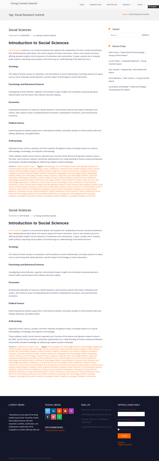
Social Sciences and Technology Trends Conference (61, 182)
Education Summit (25, 173)
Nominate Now (95, 5)
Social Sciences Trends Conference (79, 191)
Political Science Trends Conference (81, 177)
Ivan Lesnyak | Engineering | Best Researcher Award (128, 71)
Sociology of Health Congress (56, 196)
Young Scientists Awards (46, 35)
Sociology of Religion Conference (82, 196)
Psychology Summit (53, 180)
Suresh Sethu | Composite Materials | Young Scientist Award (127, 62)
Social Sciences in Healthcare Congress (33, 189)
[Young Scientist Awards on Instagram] (71, 411)
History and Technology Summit (29, 175)
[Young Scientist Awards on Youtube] (65, 411)
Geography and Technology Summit (72, 173)
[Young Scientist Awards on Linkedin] (53, 411)
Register (121, 442)
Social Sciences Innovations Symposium (67, 189)
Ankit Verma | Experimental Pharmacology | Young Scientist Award (127, 54)
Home (82, 5)
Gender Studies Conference (44, 173)
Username (127, 409)
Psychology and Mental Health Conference (26, 180)
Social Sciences (20, 30)
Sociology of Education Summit (30, 196)
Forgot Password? (125, 444)
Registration (112, 5)
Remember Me (126, 429)
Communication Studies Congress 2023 (76, 169)
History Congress (50, 175)
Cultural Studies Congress (48, 171)
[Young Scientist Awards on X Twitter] (47, 411)
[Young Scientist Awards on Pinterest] (53, 417)
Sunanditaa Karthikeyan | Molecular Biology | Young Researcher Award (128, 88)
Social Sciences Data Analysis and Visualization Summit (42, 184)
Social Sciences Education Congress (52, 187)
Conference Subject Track (28, 347)
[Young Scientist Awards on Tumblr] (47, 417)
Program (126, 5)
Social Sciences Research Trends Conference (45, 191)
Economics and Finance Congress (74, 171)
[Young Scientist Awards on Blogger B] (59, 411)
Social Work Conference (47, 193)
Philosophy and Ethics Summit (31, 177)
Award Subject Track (25, 166)
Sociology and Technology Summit (72, 193)
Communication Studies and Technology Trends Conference (34, 169)
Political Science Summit (55, 177)
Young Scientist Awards (24, 3)
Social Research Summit (72, 180)
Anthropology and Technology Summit (60, 166)
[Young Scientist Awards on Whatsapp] (59, 417)
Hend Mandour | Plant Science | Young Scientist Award (129, 79)
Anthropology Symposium (87, 166)
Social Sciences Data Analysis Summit (81, 184)
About (140, 5)
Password (126, 419)
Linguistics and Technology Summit (73, 175)
